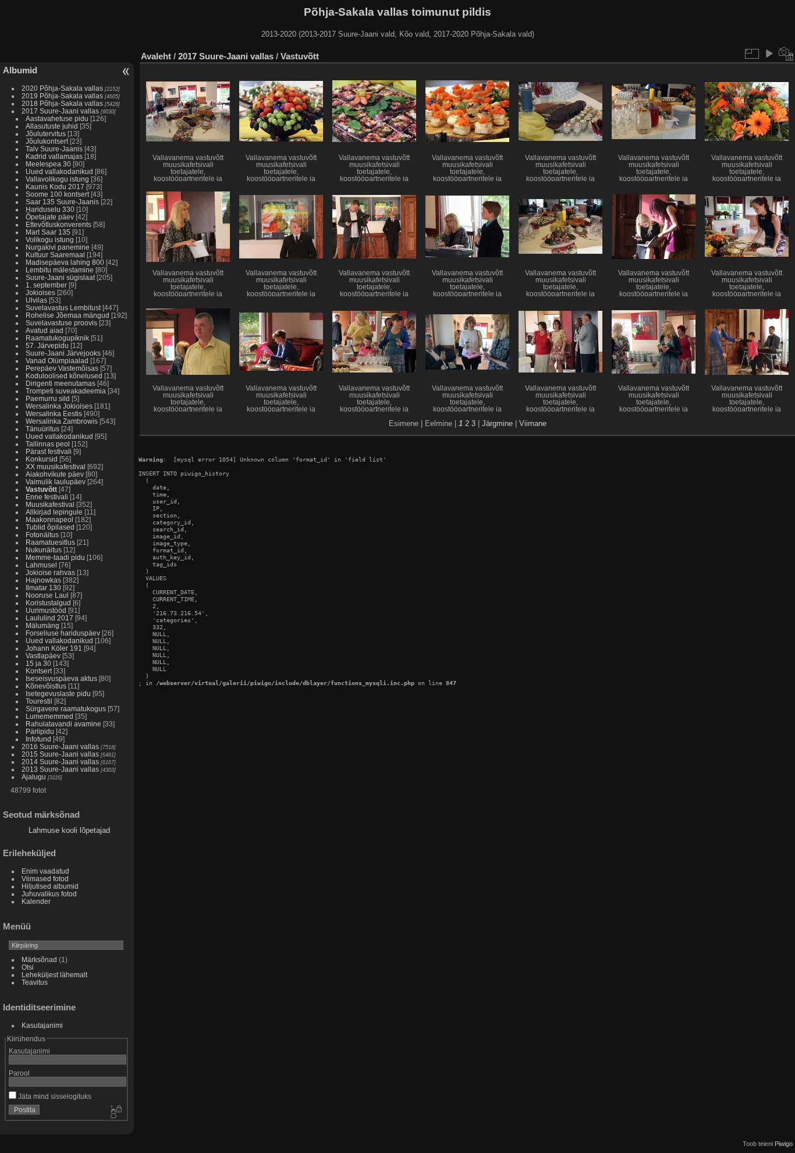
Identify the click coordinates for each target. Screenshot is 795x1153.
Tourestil (39, 701)
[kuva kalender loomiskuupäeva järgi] (786, 53)
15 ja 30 (38, 663)
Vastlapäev (43, 655)
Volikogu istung (50, 239)
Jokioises (40, 292)
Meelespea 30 (48, 164)
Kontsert (39, 671)
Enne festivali (47, 497)
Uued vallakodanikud (59, 171)
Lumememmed (49, 716)
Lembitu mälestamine (60, 270)
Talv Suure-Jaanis (54, 148)
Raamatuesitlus (50, 542)
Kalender (36, 901)
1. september (46, 285)
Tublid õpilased (50, 527)
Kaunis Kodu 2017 (55, 186)
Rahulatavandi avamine (63, 724)
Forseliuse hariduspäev (63, 633)
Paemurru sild (48, 398)
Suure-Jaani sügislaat (60, 277)
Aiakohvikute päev (55, 474)
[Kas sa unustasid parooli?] (115, 1112)
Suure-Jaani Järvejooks (63, 353)
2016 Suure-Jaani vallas (60, 746)
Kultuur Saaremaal (55, 254)
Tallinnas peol (48, 444)
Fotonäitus (42, 534)
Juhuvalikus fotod (49, 893)
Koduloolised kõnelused (64, 375)
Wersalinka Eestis (54, 413)
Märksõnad (39, 959)
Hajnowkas (43, 580)
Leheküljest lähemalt (54, 974)
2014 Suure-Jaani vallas (60, 761)
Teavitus (35, 982)
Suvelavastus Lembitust (63, 307)
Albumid (20, 70)
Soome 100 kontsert (57, 194)
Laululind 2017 (49, 618)
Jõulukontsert (47, 141)
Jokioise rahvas (50, 572)
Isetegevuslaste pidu (58, 693)
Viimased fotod (45, 878)
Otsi (28, 967)
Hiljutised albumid (50, 886)
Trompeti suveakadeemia (66, 391)
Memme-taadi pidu (55, 557)
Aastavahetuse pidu (57, 118)
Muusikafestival (50, 504)
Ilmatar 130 (43, 587)
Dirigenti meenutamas (60, 383)
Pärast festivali (49, 451)
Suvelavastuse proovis (61, 323)
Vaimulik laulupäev (56, 481)
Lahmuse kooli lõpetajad (69, 830)
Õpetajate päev (50, 217)
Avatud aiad (44, 330)
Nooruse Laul (47, 595)
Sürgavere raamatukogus (66, 708)
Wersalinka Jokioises (59, 406)
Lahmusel (41, 565)
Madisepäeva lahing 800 (65, 262)
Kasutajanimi (42, 1025)
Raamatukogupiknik (57, 338)
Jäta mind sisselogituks (53, 1096)
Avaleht (156, 56)
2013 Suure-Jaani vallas (60, 769)
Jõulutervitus (46, 133)
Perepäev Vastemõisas (62, 368)
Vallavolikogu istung (57, 179)
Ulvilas (36, 300)
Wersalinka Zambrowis (62, 421)
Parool (19, 1073)
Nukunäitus (44, 550)
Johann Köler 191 (54, 648)
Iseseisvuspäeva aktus (61, 678)
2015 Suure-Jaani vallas (60, 754)
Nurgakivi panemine (58, 247)
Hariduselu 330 (50, 209)
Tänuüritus (42, 428)
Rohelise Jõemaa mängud (67, 315)
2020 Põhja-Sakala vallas (62, 88)
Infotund (38, 739)
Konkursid (42, 459)
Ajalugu (34, 777)
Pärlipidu (40, 731)
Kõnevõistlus (46, 686)
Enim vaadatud (45, 871)
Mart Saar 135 (48, 232)
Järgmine (497, 423)
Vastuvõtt (41, 489)
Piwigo (784, 1143)
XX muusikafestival (56, 466)
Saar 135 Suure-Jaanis (62, 201)
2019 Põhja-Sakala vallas (62, 96)
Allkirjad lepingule (54, 512)
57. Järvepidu (47, 345)
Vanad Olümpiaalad (57, 360)
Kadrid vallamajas (54, 156)
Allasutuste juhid (52, 126)
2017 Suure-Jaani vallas (60, 111)
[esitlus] (768, 53)
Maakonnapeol (50, 519)
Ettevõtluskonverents (58, 224)
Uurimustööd (46, 610)
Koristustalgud (48, 602)
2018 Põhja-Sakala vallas (62, 103)
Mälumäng (42, 625)
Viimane (532, 423)
